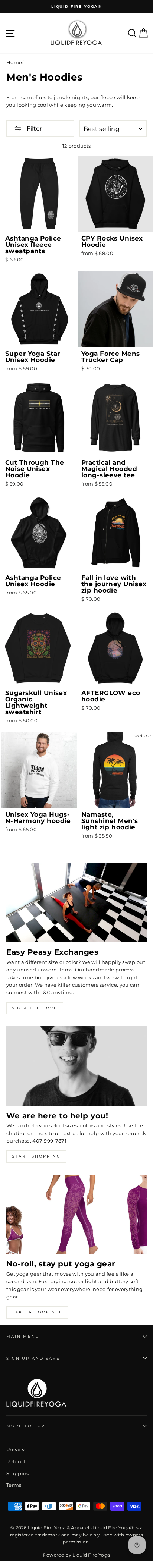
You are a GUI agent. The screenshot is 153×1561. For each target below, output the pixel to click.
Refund (15, 1461)
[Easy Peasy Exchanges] (76, 902)
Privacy (15, 1449)
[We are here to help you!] (76, 1066)
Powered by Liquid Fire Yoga (76, 1555)
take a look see (37, 1312)
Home (14, 62)
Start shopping (36, 1156)
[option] (76, 6)
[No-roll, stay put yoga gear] (76, 1214)
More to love (27, 1426)
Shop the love (35, 1008)
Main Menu (23, 1336)
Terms (14, 1485)
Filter (33, 128)
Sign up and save (33, 1358)
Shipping (18, 1473)
